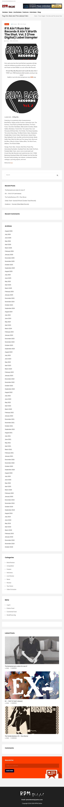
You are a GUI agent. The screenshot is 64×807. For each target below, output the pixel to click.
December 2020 (9, 459)
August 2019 (8, 513)
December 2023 (9, 338)
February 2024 (9, 332)
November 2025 (9, 261)
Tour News (10, 586)
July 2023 (8, 355)
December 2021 (9, 419)
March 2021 (8, 449)
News (10, 12)
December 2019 (9, 500)
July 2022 (8, 395)
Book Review (11, 562)
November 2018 (9, 543)
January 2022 (9, 416)
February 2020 (9, 493)
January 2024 (9, 335)
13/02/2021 (15, 41)
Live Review (10, 576)
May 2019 (8, 523)
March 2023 (8, 369)
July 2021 (8, 436)
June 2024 (8, 318)
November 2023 (9, 342)
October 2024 (9, 305)
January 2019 (9, 537)
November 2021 (9, 422)
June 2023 (8, 358)
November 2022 (9, 382)
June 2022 (8, 399)
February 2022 (9, 412)
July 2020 (8, 476)
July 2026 (8, 234)
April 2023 (8, 365)
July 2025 (8, 274)
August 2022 (8, 392)
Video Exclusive (11, 589)
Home (35, 16)
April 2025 (8, 285)
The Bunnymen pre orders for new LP (15, 190)
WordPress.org (11, 615)
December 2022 (9, 379)
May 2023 (8, 362)
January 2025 (9, 295)
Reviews (5, 12)
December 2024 (9, 298)
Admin (7, 41)
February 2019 (9, 533)
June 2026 (8, 238)
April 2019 (8, 526)
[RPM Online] (8, 6)
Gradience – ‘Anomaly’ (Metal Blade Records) (17, 204)
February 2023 (9, 372)
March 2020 (8, 490)
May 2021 (8, 442)
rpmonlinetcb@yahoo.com (9, 1)
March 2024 (8, 328)
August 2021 (8, 432)
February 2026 (9, 251)
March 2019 (8, 530)
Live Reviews (17, 12)
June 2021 (8, 439)
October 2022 (9, 385)
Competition (10, 566)
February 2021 (9, 453)
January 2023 (9, 375)
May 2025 (8, 281)
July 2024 (8, 315)
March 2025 (8, 288)
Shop (39, 12)
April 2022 (8, 406)
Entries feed (10, 608)
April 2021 (8, 446)
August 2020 (8, 473)
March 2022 (8, 409)
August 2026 (8, 231)
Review (9, 582)
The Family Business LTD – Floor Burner (15, 197)
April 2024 (8, 325)
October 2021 (9, 426)
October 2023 (9, 345)
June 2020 (8, 479)
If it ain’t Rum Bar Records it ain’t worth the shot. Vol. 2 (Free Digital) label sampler (21, 32)
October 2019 (9, 506)
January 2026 (9, 254)
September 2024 (10, 308)
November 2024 (9, 301)
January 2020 (9, 496)
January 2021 (9, 456)
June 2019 (8, 520)
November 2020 (9, 463)
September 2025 (10, 268)
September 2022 (10, 389)
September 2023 (10, 348)
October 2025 (9, 264)
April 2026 (8, 244)
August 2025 (8, 271)
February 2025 (9, 291)
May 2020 (8, 483)
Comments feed (11, 611)
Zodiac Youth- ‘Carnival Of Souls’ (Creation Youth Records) (20, 200)
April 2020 (8, 486)
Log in (8, 605)
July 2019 (8, 516)
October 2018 (9, 547)
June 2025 (8, 278)
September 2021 (10, 429)
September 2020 (10, 469)
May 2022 (8, 402)
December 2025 (9, 258)
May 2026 (8, 241)
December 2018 (9, 540)
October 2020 (9, 466)
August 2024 (8, 311)
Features (25, 12)
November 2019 (9, 503)
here (11, 162)
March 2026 (8, 248)
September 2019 (10, 510)
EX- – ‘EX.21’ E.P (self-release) (13, 193)
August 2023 (8, 352)
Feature (9, 569)
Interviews (33, 12)
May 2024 (8, 322)
